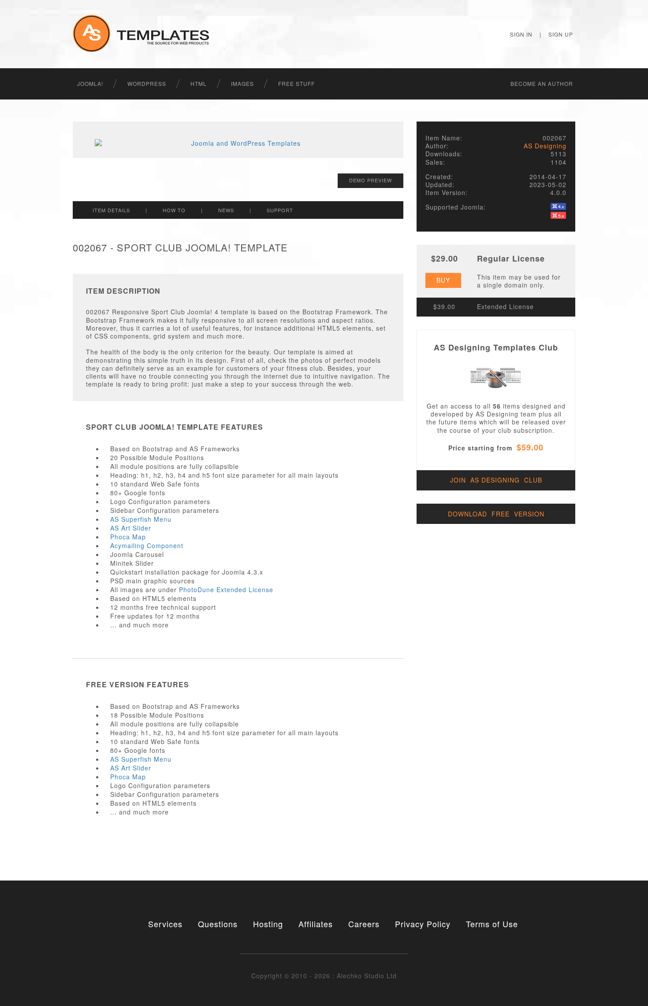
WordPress (146, 83)
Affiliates (315, 923)
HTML (198, 83)
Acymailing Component (146, 545)
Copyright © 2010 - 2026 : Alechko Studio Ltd (324, 975)
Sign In (521, 34)
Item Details (111, 210)
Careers (364, 923)
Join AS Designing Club (496, 479)
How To (174, 210)
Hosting (268, 923)
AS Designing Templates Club (496, 347)
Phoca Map (128, 536)
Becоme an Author (541, 83)
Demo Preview (370, 180)
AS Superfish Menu (140, 519)
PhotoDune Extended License (226, 589)
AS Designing (545, 145)
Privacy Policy (423, 923)
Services (165, 923)
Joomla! (90, 83)
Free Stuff (296, 83)
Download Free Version (496, 513)
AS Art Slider (130, 527)
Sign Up (560, 34)
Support (280, 210)
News (226, 210)
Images (242, 83)
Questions (218, 923)
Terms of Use (492, 923)
